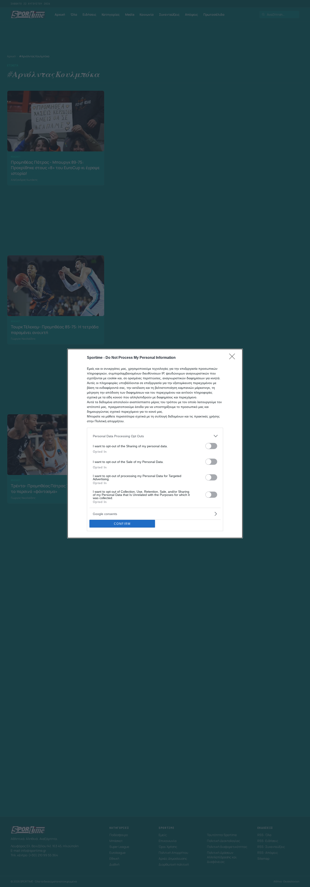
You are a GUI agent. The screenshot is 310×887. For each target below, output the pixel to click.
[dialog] (155, 443)
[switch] (211, 446)
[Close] (233, 358)
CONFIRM (122, 523)
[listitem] (155, 436)
